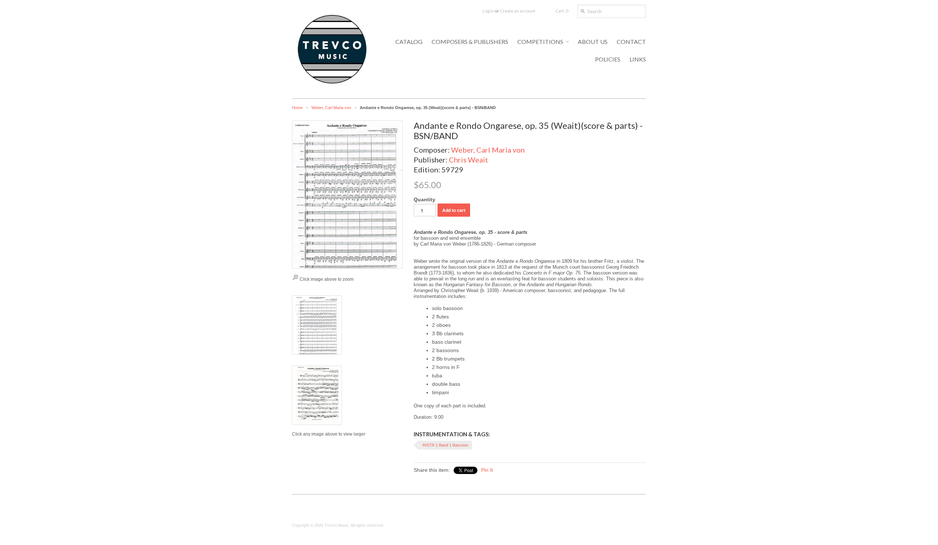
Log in (488, 11)
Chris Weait (468, 159)
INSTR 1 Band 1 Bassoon (445, 445)
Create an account (517, 11)
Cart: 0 (561, 11)
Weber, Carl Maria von (331, 107)
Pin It (487, 470)
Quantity (424, 199)
